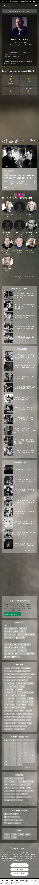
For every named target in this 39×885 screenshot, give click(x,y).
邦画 (6, 642)
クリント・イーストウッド (16, 778)
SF (7, 628)
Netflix (6, 166)
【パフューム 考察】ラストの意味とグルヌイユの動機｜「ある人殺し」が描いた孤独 (24, 441)
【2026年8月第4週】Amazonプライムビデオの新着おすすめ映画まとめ (24, 480)
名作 (19, 704)
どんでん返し (9, 686)
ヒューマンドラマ (11, 634)
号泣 (7, 704)
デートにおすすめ (10, 683)
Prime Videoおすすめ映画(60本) (14, 820)
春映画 (19, 714)
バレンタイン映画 (19, 686)
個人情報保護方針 (19, 874)
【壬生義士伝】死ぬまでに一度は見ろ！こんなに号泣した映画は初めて (24, 452)
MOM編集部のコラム (19, 462)
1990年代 (21, 834)
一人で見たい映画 (10, 698)
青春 (23, 729)
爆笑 (23, 720)
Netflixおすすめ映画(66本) (13, 817)
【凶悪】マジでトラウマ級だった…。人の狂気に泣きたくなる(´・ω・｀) (24, 409)
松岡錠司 (24, 794)
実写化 (31, 704)
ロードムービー (21, 653)
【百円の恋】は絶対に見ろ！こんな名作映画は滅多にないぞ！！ (24, 377)
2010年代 (7, 837)
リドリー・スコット (25, 785)
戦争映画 (28, 711)
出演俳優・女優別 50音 (19, 736)
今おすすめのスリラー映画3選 (22, 470)
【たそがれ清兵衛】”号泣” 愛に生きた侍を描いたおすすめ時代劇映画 (24, 388)
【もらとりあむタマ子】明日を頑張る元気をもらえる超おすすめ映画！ (24, 327)
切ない (18, 701)
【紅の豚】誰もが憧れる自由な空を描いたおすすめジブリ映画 (24, 338)
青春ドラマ (21, 637)
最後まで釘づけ (28, 714)
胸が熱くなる (17, 726)
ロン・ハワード (26, 797)
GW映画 (8, 668)
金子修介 (7, 800)
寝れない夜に (9, 711)
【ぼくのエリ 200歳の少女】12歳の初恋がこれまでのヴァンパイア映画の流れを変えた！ (24, 306)
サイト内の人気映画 (19, 349)
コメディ (24, 628)
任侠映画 (31, 653)
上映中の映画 (26, 881)
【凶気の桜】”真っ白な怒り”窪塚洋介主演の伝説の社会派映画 (24, 398)
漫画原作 (16, 720)
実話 (7, 707)
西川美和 (19, 791)
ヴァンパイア (9, 671)
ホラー (21, 634)
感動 (22, 711)
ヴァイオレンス (26, 668)
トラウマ (20, 683)
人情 (24, 698)
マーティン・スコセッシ (10, 781)
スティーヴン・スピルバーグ (26, 781)
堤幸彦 (28, 788)
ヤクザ (23, 695)
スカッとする (16, 680)
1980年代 (14, 834)
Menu (36, 880)
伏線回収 (31, 698)
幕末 (16, 711)
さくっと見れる (18, 677)
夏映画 (24, 704)
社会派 (7, 723)
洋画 (5, 170)
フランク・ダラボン (9, 791)
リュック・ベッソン (9, 794)
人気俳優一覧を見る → (29, 768)
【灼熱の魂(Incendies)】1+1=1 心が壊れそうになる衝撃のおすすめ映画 (24, 366)
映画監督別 (19, 775)
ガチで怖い (27, 671)
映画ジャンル (19, 622)
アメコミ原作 (16, 668)
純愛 (30, 723)
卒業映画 (25, 701)
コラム (31, 880)
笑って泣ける (22, 723)
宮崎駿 (6, 778)
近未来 (17, 729)
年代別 (19, 830)
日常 (7, 714)
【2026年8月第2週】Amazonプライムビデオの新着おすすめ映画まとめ (24, 523)
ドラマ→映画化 (29, 683)
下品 (19, 698)
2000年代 (28, 834)
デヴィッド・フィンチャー (11, 785)
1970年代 (7, 834)
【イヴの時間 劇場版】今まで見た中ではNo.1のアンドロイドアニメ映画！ (24, 420)
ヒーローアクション (10, 692)
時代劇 (8, 657)
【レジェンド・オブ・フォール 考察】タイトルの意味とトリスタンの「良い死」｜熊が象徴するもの (24, 356)
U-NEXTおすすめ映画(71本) (13, 823)
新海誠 (18, 797)
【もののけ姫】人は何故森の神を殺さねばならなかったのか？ (24, 317)
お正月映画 (18, 671)
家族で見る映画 (15, 707)
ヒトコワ (21, 692)
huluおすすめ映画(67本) (12, 814)
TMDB (16, 276)
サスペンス (11, 170)
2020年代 (14, 837)
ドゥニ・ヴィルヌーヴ (16, 800)
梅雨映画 (8, 717)
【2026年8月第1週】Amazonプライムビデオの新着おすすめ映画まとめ (24, 544)
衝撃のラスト (9, 729)
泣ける (29, 717)
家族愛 (23, 707)
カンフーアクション (18, 674)
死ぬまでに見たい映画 (18, 717)
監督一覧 (22, 880)
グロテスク (8, 677)
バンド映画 (19, 689)
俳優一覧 (17, 882)
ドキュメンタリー (20, 631)
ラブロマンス (30, 634)
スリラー (25, 680)
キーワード (19, 664)
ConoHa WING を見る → (12, 614)
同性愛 (12, 704)
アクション (14, 628)
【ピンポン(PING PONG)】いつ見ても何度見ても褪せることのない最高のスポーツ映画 (24, 295)
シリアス (8, 680)
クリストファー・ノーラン (11, 788)
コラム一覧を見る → (29, 550)
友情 (32, 701)
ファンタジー (29, 692)
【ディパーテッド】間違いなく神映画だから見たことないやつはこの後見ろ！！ (19, 176)
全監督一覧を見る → (29, 803)
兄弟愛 (11, 701)
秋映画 (13, 723)
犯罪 (29, 720)
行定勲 (18, 794)
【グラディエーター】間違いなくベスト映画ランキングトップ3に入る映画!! (24, 430)
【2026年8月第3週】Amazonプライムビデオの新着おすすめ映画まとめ (24, 501)
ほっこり (8, 695)
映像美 (12, 714)
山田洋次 (22, 788)
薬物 (25, 726)
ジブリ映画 (28, 677)
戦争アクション (10, 637)
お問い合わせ (19, 869)
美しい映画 (8, 726)
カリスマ (8, 674)
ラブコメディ (23, 650)
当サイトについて (19, 865)
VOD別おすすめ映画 (19, 810)
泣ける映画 (8, 720)
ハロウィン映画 (9, 689)
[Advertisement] (19, 118)
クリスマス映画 (30, 674)
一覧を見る (10, 83)
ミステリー (16, 695)
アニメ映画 (19, 644)
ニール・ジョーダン (9, 797)
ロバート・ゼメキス (28, 791)
